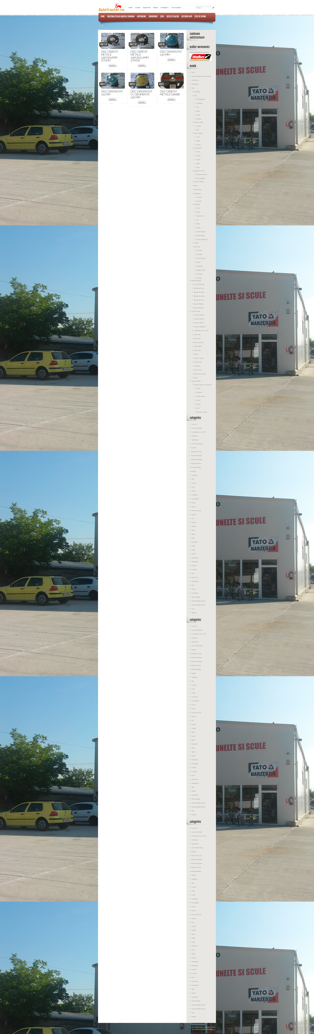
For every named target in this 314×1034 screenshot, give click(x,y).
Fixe (197, 107)
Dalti (197, 130)
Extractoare (199, 274)
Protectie (198, 201)
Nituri (198, 167)
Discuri (198, 159)
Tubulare (198, 119)
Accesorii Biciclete (199, 284)
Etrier (197, 408)
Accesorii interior (199, 323)
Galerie (155, 7)
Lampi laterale (198, 346)
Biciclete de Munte (199, 296)
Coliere (198, 156)
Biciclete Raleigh (196, 281)
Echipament (197, 193)
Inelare (198, 115)
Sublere (198, 228)
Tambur (198, 404)
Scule (193, 88)
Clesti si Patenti (198, 133)
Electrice (193, 514)
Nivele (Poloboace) (201, 239)
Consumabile (197, 148)
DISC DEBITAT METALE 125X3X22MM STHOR (109, 56)
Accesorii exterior (199, 319)
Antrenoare (194, 436)
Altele (198, 208)
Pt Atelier (199, 278)
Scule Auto (197, 247)
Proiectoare (197, 366)
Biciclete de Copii (199, 288)
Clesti (198, 137)
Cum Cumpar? (176, 7)
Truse (193, 609)
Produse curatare (198, 358)
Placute (198, 388)
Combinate (199, 103)
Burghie (193, 471)
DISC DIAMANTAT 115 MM (112, 93)
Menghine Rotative (201, 174)
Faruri (195, 378)
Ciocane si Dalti (198, 122)
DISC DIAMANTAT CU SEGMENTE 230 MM (141, 94)
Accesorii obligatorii (200, 327)
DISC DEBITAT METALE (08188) (170, 93)
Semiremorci (195, 84)
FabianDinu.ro (210, 1029)
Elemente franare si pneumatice (203, 385)
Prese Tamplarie (200, 178)
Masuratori (197, 204)
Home (131, 7)
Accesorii (199, 197)
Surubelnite (194, 593)
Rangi (195, 185)
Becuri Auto (197, 338)
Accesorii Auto (195, 311)
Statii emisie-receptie (200, 374)
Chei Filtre (199, 254)
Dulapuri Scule (200, 270)
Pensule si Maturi (199, 182)
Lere (197, 220)
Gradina (196, 243)
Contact (137, 7)
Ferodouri (199, 392)
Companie (165, 7)
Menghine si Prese (199, 171)
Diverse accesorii (199, 342)
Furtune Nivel (200, 216)
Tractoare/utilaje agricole (198, 601)
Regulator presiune (201, 412)
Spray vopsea (198, 370)
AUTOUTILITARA (197, 444)
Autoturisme (195, 80)
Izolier (198, 163)
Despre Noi (146, 7)
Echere (198, 212)
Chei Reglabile (200, 99)
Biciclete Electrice (199, 308)
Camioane (194, 475)
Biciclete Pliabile (198, 304)
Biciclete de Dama (199, 292)
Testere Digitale (200, 232)
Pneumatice (197, 92)
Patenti (198, 141)
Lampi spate (197, 350)
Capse (198, 152)
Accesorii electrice (199, 315)
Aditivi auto (197, 334)
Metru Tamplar (200, 235)
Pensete (198, 145)
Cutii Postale (197, 189)
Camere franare (200, 396)
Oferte (193, 546)
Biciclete (193, 448)
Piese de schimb (196, 381)
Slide (192, 585)
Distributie (199, 266)
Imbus (198, 111)
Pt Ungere (199, 250)
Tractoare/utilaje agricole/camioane (201, 76)
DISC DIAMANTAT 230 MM (171, 53)
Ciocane (198, 126)
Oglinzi (196, 354)
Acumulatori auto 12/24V (201, 330)
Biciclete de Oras (199, 300)
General (193, 522)
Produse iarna (198, 362)
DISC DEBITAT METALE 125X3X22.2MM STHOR (140, 56)
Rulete (198, 224)
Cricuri (198, 262)
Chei (195, 96)
